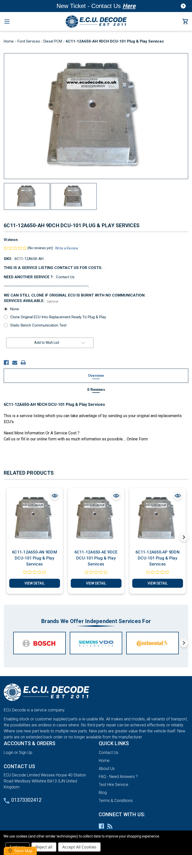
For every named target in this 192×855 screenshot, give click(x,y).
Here (129, 6)
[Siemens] (96, 643)
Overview (96, 375)
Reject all (44, 847)
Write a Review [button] (66, 248)
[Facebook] (6, 362)
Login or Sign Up (18, 752)
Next (183, 537)
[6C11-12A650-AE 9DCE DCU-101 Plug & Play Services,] (96, 518)
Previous (8, 537)
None (14, 309)
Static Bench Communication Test (38, 325)
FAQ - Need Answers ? (118, 776)
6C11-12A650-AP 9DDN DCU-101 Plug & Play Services (158, 558)
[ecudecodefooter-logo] (96, 692)
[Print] (23, 362)
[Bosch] (39, 643)
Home (104, 760)
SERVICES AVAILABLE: (31, 301)
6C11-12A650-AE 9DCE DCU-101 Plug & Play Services (96, 558)
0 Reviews (96, 389)
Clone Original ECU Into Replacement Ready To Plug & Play (58, 317)
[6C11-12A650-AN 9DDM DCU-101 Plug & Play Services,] (34, 518)
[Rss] (109, 826)
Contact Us (108, 752)
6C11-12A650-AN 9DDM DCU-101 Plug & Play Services (34, 558)
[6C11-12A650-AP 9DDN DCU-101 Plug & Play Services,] (157, 518)
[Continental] (152, 643)
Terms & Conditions (116, 800)
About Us (107, 768)
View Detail (34, 583)
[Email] (14, 362)
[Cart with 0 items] (185, 22)
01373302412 (26, 800)
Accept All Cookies (79, 847)
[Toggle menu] (7, 21)
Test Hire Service (113, 784)
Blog (103, 792)
